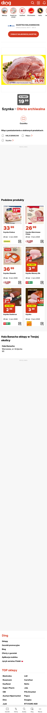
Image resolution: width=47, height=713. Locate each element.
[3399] (12, 215)
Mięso (28, 136)
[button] (32, 3)
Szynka (8, 140)
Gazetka (23, 123)
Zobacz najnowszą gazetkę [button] (23, 34)
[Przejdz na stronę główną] (6, 3)
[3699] (12, 256)
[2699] (35, 215)
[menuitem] (7, 709)
